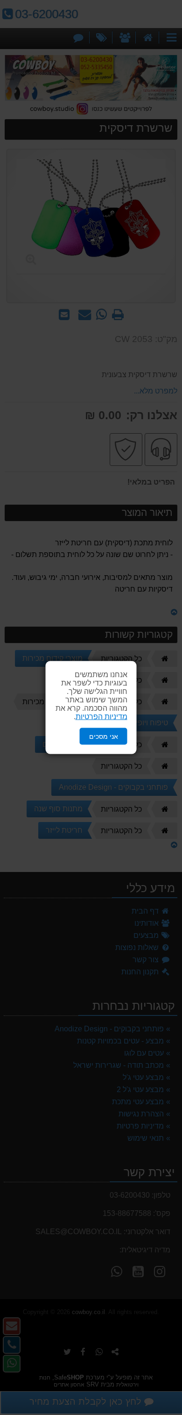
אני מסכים (103, 736)
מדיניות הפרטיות (101, 716)
